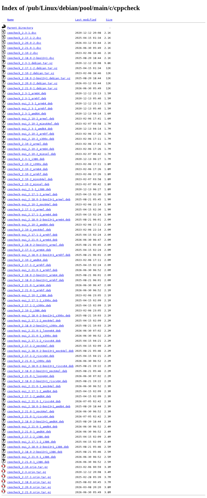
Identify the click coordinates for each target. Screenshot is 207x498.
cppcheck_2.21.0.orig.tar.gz (29, 492)
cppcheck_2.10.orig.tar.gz (27, 467)
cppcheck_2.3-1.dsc (21, 32)
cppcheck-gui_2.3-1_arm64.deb (30, 103)
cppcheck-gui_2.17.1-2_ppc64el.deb (34, 320)
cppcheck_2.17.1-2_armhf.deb (29, 265)
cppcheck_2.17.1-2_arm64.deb (29, 249)
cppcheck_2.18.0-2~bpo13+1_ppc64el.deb (37, 371)
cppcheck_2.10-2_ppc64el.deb (29, 229)
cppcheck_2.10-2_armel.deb (27, 143)
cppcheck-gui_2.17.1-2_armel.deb (32, 194)
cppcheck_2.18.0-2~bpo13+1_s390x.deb (35, 325)
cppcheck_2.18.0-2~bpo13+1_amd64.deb (35, 421)
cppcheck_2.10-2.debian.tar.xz (30, 73)
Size (109, 19)
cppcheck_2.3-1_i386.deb (25, 159)
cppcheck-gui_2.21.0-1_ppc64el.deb (34, 386)
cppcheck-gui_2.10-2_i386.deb (30, 295)
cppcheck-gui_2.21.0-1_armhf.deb (32, 270)
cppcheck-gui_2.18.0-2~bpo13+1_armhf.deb (38, 254)
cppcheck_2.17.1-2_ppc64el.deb (30, 345)
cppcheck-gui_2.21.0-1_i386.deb (31, 456)
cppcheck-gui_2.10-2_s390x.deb (30, 138)
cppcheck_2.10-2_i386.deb (26, 310)
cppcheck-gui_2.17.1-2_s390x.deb (32, 300)
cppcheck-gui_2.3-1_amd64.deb (30, 128)
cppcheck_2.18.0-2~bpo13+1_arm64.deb (35, 275)
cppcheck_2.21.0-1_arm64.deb (29, 285)
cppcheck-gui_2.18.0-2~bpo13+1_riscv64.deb (40, 366)
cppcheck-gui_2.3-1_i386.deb (29, 189)
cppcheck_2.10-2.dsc (22, 53)
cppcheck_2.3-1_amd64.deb (26, 113)
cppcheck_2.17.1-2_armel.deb (29, 209)
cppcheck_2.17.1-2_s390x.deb (29, 305)
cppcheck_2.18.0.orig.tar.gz (29, 482)
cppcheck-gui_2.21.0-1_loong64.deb (34, 330)
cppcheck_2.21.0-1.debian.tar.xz (32, 88)
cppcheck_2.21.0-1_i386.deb (28, 461)
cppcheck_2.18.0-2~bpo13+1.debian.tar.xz (38, 78)
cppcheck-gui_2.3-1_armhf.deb (30, 108)
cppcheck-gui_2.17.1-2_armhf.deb (32, 234)
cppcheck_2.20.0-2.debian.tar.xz (32, 83)
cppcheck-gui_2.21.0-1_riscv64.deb (34, 401)
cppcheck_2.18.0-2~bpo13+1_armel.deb (35, 244)
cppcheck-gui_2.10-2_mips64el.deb (33, 123)
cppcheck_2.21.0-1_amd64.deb (29, 431)
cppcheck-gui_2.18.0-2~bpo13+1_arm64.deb (38, 219)
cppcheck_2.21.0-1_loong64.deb (30, 376)
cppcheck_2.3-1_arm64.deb (26, 93)
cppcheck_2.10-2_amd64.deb (27, 260)
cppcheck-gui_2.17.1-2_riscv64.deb (34, 340)
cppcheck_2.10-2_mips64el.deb (30, 179)
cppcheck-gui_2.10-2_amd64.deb (30, 224)
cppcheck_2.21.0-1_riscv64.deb (30, 416)
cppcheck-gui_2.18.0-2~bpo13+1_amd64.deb (38, 406)
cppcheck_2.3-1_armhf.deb (26, 98)
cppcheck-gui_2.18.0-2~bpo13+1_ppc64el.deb (40, 350)
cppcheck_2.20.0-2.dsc (24, 42)
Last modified (85, 19)
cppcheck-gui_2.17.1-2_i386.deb (31, 441)
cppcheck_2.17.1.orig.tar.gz (29, 477)
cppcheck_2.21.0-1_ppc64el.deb (30, 411)
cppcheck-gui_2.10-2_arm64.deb (30, 148)
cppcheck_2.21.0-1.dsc (24, 47)
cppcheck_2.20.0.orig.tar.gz (29, 487)
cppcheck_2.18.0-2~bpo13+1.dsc (30, 58)
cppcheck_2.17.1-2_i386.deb (28, 436)
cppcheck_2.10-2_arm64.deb (27, 169)
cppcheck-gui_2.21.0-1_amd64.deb (32, 426)
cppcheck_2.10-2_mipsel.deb (28, 184)
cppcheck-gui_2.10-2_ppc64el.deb (32, 204)
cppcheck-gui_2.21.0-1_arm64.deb (32, 239)
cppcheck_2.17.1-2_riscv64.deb (30, 355)
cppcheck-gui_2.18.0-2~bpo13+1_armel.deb (38, 199)
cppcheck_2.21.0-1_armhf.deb (29, 290)
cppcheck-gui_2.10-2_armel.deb (30, 118)
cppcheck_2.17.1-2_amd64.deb (29, 396)
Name (10, 19)
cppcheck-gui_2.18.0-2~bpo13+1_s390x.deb (38, 315)
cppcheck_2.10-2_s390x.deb (27, 164)
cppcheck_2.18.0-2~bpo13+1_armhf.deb (35, 280)
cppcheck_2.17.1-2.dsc (24, 37)
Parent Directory (20, 27)
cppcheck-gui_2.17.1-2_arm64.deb (32, 214)
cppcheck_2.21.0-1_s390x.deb (29, 360)
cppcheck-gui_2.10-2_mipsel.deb (31, 153)
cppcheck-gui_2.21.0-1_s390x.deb (32, 335)
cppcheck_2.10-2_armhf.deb (27, 174)
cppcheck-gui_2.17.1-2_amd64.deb (32, 391)
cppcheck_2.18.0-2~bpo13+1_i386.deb (34, 451)
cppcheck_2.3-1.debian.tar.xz (30, 63)
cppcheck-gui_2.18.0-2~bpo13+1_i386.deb (38, 446)
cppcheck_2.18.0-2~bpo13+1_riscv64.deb (37, 381)
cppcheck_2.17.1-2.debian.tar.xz (32, 68)
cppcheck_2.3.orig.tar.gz (26, 472)
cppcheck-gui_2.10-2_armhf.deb (30, 133)
